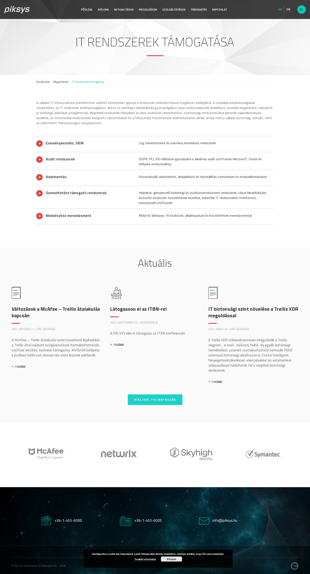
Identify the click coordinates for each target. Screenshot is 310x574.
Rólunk (103, 9)
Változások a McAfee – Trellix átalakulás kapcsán (56, 312)
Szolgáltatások (174, 9)
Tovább (20, 366)
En (288, 9)
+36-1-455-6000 (68, 520)
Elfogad (171, 559)
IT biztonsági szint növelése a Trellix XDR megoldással (253, 312)
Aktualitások (124, 9)
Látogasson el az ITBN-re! (138, 309)
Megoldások (148, 9)
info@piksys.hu (224, 520)
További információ (145, 559)
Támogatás (199, 9)
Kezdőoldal (43, 82)
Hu (280, 9)
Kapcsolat (219, 9)
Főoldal (87, 9)
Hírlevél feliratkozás (155, 399)
